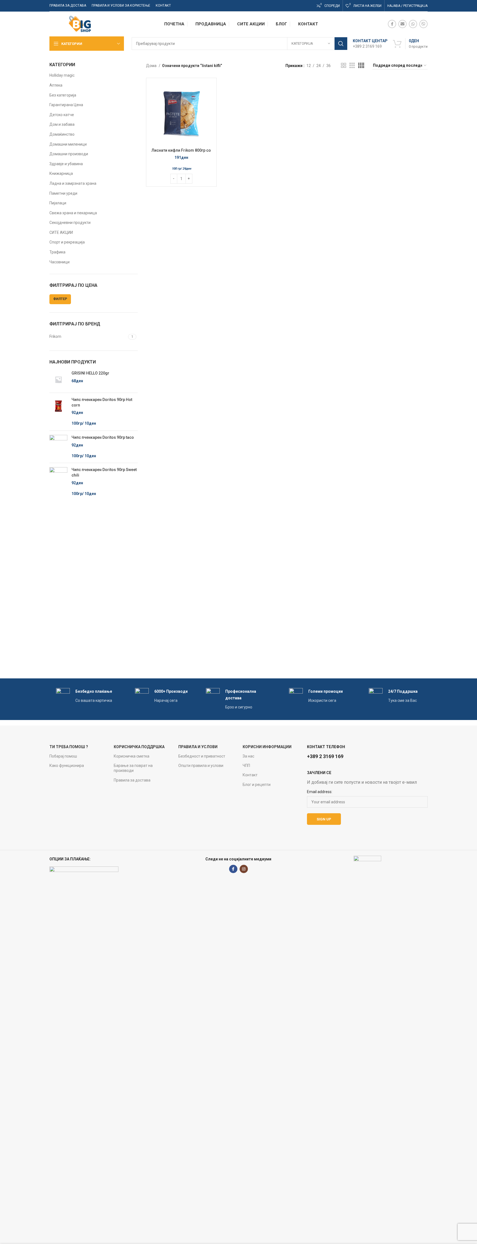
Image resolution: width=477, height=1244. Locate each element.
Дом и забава (62, 124)
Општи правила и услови (200, 765)
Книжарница (61, 173)
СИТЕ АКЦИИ (61, 232)
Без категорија (62, 95)
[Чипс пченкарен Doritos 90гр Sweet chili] (58, 481)
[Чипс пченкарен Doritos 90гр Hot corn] (58, 411)
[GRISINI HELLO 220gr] (58, 380)
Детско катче (61, 115)
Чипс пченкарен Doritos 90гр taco (102, 437)
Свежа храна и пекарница (73, 213)
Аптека (55, 85)
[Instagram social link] (244, 869)
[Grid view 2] (343, 65)
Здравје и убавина (66, 164)
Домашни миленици (68, 144)
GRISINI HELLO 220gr (90, 373)
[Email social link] (402, 24)
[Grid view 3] (352, 65)
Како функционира (66, 765)
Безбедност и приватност (201, 756)
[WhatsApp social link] (413, 24)
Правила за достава (132, 780)
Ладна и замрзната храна (72, 183)
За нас (248, 756)
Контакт (250, 775)
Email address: (319, 792)
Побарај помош (63, 756)
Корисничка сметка (131, 756)
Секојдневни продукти (70, 222)
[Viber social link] (423, 24)
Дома (151, 65)
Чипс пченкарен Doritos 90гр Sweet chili (104, 472)
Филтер (60, 299)
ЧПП (246, 765)
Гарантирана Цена (66, 105)
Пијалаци (57, 203)
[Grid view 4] (361, 65)
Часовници (59, 262)
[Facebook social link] (392, 24)
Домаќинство (62, 134)
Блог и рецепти (257, 784)
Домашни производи (68, 154)
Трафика (57, 252)
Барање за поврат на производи (133, 768)
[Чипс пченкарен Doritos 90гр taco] (58, 447)
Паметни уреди (63, 193)
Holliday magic (62, 75)
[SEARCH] (341, 43)
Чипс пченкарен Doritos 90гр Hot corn (101, 402)
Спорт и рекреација (67, 242)
